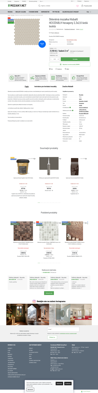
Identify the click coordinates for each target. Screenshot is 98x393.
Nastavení (30, 389)
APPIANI (30, 350)
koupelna (81, 101)
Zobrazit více (49, 293)
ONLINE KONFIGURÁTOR (13, 372)
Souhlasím (68, 383)
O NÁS (9, 350)
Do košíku (75, 59)
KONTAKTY (10, 348)
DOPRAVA (10, 356)
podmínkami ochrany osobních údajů (68, 333)
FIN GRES (24, 1)
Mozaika (81, 94)
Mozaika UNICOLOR (83, 113)
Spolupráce (16, 1)
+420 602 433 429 (54, 367)
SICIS (30, 356)
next (89, 179)
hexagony (81, 103)
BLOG (9, 352)
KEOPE (30, 354)
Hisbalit (81, 29)
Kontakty (9, 1)
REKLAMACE (10, 366)
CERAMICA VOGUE (33, 362)
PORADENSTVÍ (11, 364)
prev (9, 179)
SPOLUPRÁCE (10, 360)
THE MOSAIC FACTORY (33, 352)
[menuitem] (10, 11)
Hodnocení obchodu (49, 270)
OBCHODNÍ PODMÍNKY (12, 368)
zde (32, 385)
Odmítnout (59, 383)
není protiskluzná (83, 107)
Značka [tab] (67, 86)
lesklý (80, 105)
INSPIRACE (10, 354)
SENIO (30, 358)
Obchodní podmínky (33, 1)
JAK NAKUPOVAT (11, 362)
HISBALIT (31, 348)
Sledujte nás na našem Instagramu (51, 301)
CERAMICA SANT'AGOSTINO (34, 360)
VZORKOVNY (10, 358)
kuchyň (86, 101)
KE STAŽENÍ (10, 370)
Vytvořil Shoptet (86, 391)
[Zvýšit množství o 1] (58, 59)
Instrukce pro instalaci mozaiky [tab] (45, 86)
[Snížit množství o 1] (51, 59)
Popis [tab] (27, 86)
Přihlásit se (52, 337)
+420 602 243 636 (57, 365)
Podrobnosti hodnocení (69, 29)
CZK (72, 1)
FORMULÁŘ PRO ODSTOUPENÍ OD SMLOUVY (17, 374)
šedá (80, 99)
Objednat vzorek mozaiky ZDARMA (71, 64)
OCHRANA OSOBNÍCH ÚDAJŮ (14, 376)
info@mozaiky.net (58, 369)
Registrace (86, 1)
